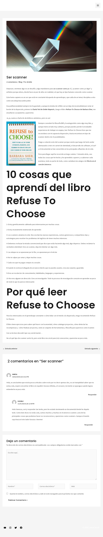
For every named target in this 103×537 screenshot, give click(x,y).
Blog (20, 82)
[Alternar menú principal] (97, 5)
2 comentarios (11, 82)
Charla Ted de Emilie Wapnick (43, 109)
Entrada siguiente (92, 348)
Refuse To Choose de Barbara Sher (79, 109)
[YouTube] (5, 528)
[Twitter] (16, 528)
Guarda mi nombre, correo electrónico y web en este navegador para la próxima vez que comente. (47, 494)
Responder (92, 394)
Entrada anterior (10, 348)
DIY (62, 123)
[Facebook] (21, 528)
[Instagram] (10, 528)
